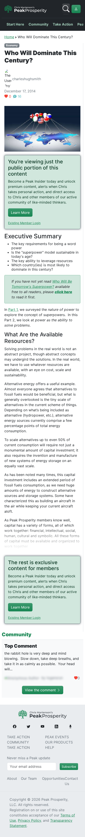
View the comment (41, 690)
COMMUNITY (18, 742)
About (12, 778)
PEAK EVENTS (57, 737)
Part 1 (13, 309)
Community (38, 24)
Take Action (63, 24)
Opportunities (53, 778)
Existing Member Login (24, 223)
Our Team (29, 778)
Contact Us (71, 781)
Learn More (20, 212)
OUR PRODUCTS (59, 742)
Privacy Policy (29, 820)
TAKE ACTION (18, 737)
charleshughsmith (26, 79)
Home (9, 37)
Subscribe (69, 766)
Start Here (15, 24)
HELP (49, 747)
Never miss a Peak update (28, 758)
